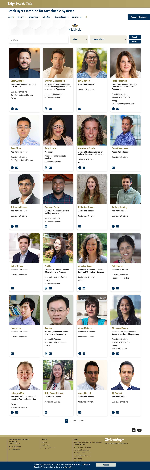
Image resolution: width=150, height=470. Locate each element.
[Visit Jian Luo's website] (46, 353)
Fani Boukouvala (119, 80)
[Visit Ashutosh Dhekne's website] (12, 226)
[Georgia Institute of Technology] (75, 4)
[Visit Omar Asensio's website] (12, 108)
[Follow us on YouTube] (139, 431)
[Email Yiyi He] (50, 288)
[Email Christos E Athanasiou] (50, 108)
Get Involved (76, 17)
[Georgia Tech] (114, 439)
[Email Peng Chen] (16, 167)
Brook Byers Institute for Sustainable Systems (41, 11)
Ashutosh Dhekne (19, 207)
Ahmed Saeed (84, 393)
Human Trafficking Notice (81, 450)
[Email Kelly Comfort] (50, 167)
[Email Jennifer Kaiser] (84, 288)
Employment (45, 445)
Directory (44, 442)
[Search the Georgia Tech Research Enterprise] (86, 17)
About (10, 17)
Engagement (33, 17)
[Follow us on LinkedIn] (134, 431)
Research (21, 17)
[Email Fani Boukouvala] (117, 108)
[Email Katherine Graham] (79, 226)
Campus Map (16, 449)
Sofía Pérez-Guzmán (54, 393)
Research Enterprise (139, 17)
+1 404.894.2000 (16, 447)
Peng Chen (16, 148)
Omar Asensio (17, 80)
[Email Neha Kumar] (117, 288)
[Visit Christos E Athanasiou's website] (46, 108)
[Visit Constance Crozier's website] (79, 167)
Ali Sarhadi (117, 393)
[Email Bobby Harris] (12, 288)
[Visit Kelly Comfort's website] (46, 167)
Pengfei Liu (16, 328)
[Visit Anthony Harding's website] (113, 226)
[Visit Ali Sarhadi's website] (113, 412)
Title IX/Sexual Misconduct (82, 453)
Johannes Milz (17, 393)
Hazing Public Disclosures (82, 456)
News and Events (61, 17)
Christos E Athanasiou (55, 80)
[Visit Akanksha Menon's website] (113, 353)
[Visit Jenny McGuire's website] (79, 353)
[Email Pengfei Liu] (12, 353)
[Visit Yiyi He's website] (46, 288)
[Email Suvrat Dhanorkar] (113, 167)
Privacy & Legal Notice (82, 464)
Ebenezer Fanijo (52, 207)
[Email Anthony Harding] (117, 226)
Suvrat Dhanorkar (120, 148)
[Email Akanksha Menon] (117, 353)
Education (46, 17)
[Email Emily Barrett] (79, 108)
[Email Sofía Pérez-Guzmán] (46, 412)
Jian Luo (48, 328)
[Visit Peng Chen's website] (12, 167)
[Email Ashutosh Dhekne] (16, 226)
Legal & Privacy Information (82, 447)
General (44, 439)
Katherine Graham (86, 207)
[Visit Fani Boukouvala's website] (113, 108)
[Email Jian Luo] (50, 353)
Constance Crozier (87, 148)
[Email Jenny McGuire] (84, 353)
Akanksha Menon (120, 328)
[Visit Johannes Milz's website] (12, 412)
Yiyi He (48, 266)
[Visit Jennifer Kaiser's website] (79, 288)
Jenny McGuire (85, 328)
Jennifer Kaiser (85, 266)
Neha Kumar (117, 266)
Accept (106, 465)
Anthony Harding (119, 207)
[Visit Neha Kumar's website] (113, 288)
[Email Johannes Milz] (16, 412)
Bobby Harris (17, 266)
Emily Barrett (84, 80)
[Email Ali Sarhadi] (117, 412)
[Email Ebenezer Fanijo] (46, 226)
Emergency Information (49, 448)
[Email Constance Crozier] (84, 167)
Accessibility (78, 458)
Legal (76, 439)
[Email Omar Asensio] (16, 108)
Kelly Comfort (51, 148)
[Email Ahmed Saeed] (79, 412)
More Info (68, 467)
